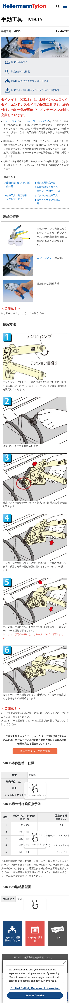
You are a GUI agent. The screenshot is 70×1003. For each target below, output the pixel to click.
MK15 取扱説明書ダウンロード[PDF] (30, 81)
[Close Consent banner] (64, 963)
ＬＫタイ (26, 121)
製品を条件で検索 (20, 71)
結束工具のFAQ (19, 62)
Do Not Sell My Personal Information (35, 988)
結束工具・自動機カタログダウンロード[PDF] (35, 90)
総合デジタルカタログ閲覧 (35, 751)
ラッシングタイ (41, 121)
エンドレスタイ (11, 121)
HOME (17, 957)
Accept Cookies (35, 995)
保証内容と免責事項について (38, 957)
